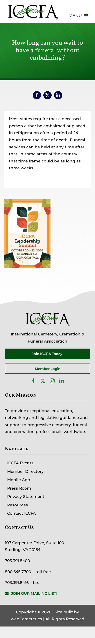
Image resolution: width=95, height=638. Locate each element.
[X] (47, 95)
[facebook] (33, 380)
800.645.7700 (18, 571)
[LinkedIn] (58, 95)
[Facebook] (37, 95)
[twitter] (42, 380)
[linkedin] (61, 380)
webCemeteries (26, 619)
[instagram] (52, 380)
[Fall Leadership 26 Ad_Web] (27, 202)
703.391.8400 (17, 560)
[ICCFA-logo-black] (33, 5)
